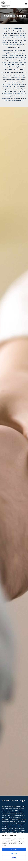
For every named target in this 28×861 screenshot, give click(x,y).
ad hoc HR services (13, 826)
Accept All (14, 849)
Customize (14, 853)
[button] (26, 4)
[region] (14, 847)
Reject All (14, 857)
